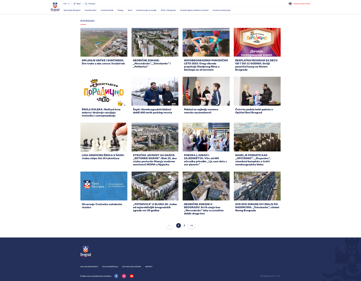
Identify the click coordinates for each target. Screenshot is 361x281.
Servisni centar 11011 (302, 4)
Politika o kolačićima (131, 267)
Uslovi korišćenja (110, 267)
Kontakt (148, 267)
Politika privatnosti (89, 267)
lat (65, 4)
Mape (79, 4)
